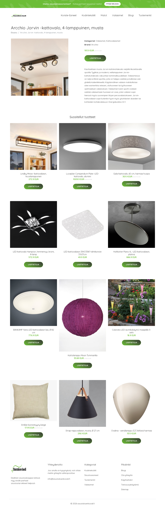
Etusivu (14, 32)
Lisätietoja (95, 58)
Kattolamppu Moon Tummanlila (82, 355)
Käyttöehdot (127, 480)
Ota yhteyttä (126, 475)
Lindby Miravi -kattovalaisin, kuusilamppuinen (33, 175)
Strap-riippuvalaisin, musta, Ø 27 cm (83, 430)
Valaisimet (117, 15)
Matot (104, 15)
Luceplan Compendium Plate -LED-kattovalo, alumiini (82, 175)
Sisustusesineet (91, 475)
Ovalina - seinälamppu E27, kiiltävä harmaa (131, 430)
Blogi (131, 15)
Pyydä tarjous (112, 4)
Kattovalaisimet (113, 41)
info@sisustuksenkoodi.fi (59, 479)
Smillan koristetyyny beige (33, 425)
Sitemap (125, 489)
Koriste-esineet (69, 15)
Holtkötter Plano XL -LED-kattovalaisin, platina (131, 253)
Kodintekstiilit (89, 15)
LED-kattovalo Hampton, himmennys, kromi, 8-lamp (33, 253)
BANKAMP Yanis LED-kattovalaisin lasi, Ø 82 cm (33, 331)
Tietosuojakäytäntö (130, 484)
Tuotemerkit (145, 15)
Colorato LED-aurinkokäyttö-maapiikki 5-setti (131, 331)
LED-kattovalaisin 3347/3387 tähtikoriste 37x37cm (82, 253)
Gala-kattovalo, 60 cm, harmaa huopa (131, 173)
